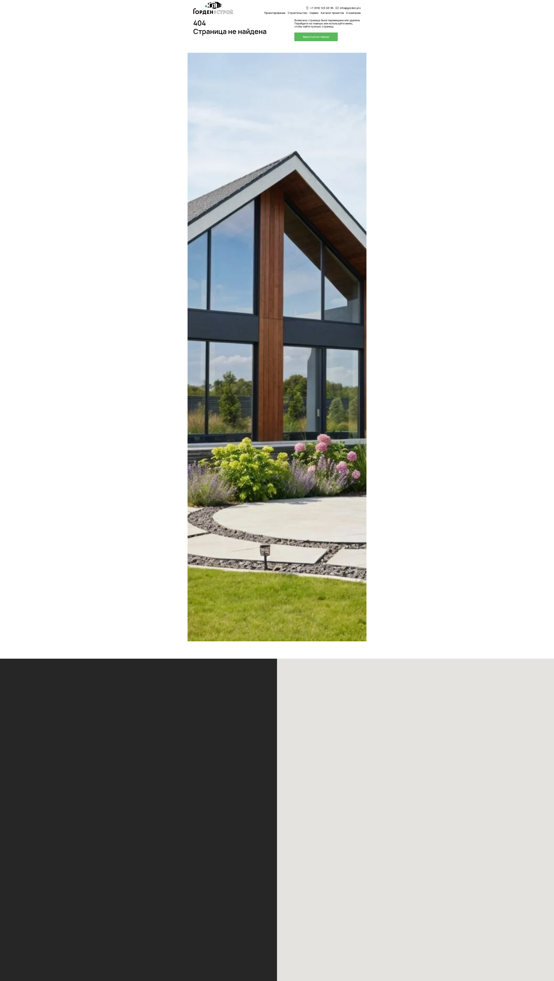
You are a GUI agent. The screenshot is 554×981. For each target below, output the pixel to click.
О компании (353, 13)
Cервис (314, 13)
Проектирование (275, 13)
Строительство (297, 13)
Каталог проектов (332, 13)
